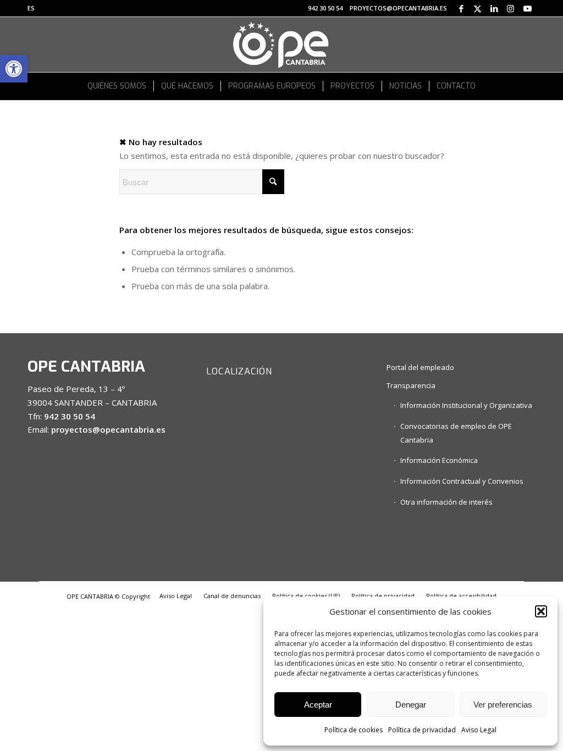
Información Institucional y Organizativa (466, 405)
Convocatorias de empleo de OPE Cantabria (456, 433)
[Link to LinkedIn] (494, 8)
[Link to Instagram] (510, 8)
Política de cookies (353, 730)
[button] (13, 68)
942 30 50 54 (325, 8)
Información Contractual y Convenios (461, 481)
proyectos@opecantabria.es (398, 8)
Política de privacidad (422, 730)
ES (31, 8)
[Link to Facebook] (461, 8)
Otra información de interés (446, 502)
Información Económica (439, 460)
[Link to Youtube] (527, 8)
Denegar (410, 704)
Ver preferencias (502, 704)
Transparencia (411, 385)
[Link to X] (477, 8)
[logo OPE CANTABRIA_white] (281, 44)
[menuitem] (31, 8)
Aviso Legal (478, 730)
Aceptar (318, 704)
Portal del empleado (420, 367)
